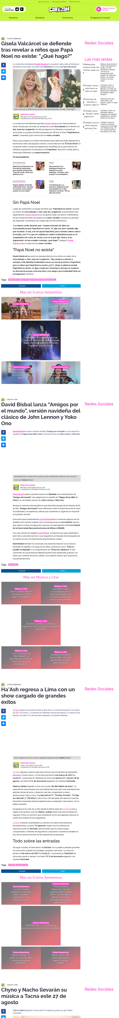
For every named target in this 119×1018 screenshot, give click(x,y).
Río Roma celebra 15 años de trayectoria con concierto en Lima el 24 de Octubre (41, 627)
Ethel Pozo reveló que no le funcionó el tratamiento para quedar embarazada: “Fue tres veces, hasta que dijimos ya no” (23, 170)
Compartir (22, 286)
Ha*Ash (16, 710)
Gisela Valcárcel (14, 280)
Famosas (13, 17)
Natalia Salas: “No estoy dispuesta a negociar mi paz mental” (60, 959)
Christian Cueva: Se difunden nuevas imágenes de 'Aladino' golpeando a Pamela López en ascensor (108, 114)
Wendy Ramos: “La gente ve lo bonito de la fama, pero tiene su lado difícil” (60, 374)
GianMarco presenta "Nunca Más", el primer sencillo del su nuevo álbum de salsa (61, 659)
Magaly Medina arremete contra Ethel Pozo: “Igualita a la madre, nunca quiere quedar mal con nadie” (23, 188)
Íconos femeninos (14, 38)
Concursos (67, 17)
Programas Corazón (100, 17)
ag (54, 280)
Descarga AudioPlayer (59, 2)
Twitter (62, 286)
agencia (48, 280)
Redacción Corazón (27, 114)
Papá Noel (25, 280)
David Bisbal (18, 494)
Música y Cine (12, 399)
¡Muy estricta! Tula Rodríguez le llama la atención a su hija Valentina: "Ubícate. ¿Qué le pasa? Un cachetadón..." (59, 170)
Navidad (41, 280)
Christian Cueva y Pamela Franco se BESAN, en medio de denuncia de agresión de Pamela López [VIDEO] (108, 89)
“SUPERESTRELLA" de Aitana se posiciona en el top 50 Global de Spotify (21, 374)
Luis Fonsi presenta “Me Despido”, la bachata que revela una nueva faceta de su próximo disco (21, 659)
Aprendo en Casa (43, 2)
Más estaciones (74, 1)
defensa (33, 280)
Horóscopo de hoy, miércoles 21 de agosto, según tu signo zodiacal (109, 101)
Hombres (40, 17)
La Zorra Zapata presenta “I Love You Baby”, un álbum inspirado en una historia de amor (61, 309)
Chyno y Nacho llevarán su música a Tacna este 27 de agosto (21, 594)
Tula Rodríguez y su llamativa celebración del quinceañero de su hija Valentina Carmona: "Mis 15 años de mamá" (59, 189)
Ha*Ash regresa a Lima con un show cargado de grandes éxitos (21, 309)
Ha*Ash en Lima (21, 865)
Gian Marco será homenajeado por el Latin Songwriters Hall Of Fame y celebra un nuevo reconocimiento (60, 594)
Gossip (51, 162)
